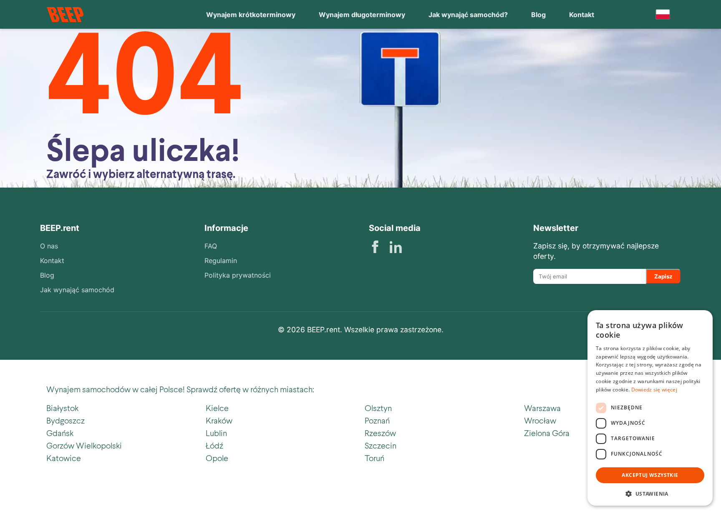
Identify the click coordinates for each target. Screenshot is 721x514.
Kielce (217, 408)
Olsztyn (378, 408)
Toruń (374, 458)
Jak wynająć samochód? (468, 14)
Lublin (216, 433)
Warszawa (542, 408)
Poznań (377, 420)
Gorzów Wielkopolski (84, 445)
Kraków (219, 420)
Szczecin (380, 445)
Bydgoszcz (65, 420)
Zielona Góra (547, 433)
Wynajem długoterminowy (362, 14)
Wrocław (540, 420)
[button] (650, 493)
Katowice (63, 458)
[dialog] (650, 408)
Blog (538, 14)
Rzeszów (380, 433)
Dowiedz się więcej (654, 389)
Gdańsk (59, 433)
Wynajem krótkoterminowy (250, 14)
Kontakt (581, 14)
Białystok (62, 408)
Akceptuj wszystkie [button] (650, 475)
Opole (217, 458)
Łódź (214, 445)
